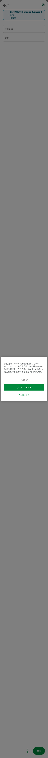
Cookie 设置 (24, 395)
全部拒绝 (24, 380)
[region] (24, 379)
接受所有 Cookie (24, 387)
